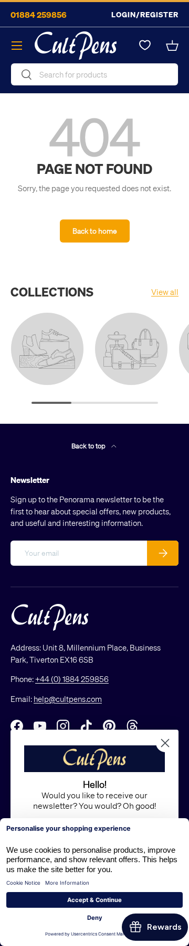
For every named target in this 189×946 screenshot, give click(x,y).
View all (164, 292)
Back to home (94, 230)
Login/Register (144, 14)
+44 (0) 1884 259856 (72, 679)
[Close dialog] (165, 743)
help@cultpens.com (68, 699)
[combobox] (94, 74)
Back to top (89, 445)
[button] (172, 45)
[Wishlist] (145, 45)
